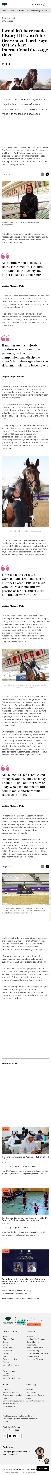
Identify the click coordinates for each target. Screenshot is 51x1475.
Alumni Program (32, 1356)
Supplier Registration (11, 1365)
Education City (8, 1339)
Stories (12, 11)
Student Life (31, 1345)
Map (4, 1356)
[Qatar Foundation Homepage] (5, 4)
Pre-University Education (35, 1339)
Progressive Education (34, 1359)
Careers (6, 1353)
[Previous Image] (42, 174)
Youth (16, 1166)
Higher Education (32, 1342)
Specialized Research (11, 1392)
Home (4, 11)
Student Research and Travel (37, 1353)
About (5, 1336)
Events (5, 1345)
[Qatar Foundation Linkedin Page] (14, 1436)
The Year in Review (10, 1359)
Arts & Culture (8, 1291)
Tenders (6, 1362)
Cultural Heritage (24, 1291)
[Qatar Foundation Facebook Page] (9, 1436)
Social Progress (28, 1166)
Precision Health (9, 1406)
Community (6, 1166)
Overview (30, 1336)
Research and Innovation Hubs (12, 1396)
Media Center (8, 1348)
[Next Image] (47, 174)
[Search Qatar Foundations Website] (47, 4)
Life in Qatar (31, 1392)
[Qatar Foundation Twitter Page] (5, 1436)
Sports (17, 1227)
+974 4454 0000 (12, 1430)
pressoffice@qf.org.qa (11, 1378)
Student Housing (32, 1350)
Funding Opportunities (34, 1348)
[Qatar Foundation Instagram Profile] (19, 1436)
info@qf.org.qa (14, 1427)
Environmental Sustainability (14, 1401)
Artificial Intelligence (10, 1404)
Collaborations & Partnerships (14, 1293)
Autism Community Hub (35, 1401)
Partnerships (8, 1350)
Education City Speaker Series (35, 1396)
